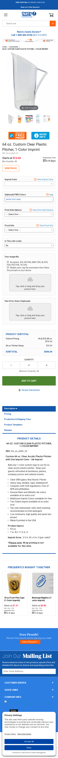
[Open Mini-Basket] (51, 15)
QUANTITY (29, 359)
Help (51, 195)
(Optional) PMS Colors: (15, 194)
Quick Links (11, 690)
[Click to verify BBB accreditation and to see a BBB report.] (29, 703)
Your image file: (12, 257)
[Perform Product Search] (53, 23)
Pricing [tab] (7, 414)
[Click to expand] (29, 81)
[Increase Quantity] (47, 365)
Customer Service (15, 682)
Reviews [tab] (8, 430)
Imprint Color (11, 179)
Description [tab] (9, 408)
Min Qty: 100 (9, 608)
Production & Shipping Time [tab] (17, 419)
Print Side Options (13, 210)
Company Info (13, 697)
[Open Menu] (5, 15)
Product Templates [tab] (13, 425)
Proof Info (9, 225)
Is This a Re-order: (13, 241)
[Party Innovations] (29, 15)
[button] (17, 136)
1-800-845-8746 (24, 35)
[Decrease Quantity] (11, 365)
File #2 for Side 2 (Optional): (18, 301)
